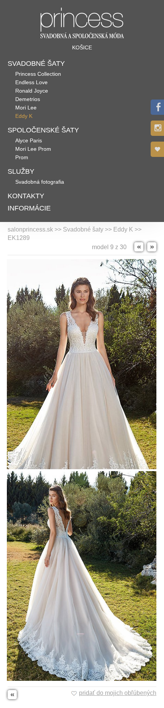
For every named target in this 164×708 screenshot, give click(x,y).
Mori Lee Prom (33, 149)
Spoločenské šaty (43, 130)
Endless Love (31, 82)
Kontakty (26, 196)
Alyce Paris (28, 140)
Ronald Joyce (31, 91)
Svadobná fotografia (39, 182)
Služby (21, 171)
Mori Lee (26, 107)
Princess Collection (38, 74)
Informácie (29, 208)
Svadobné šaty (36, 63)
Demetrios (27, 99)
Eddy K (23, 116)
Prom (21, 157)
